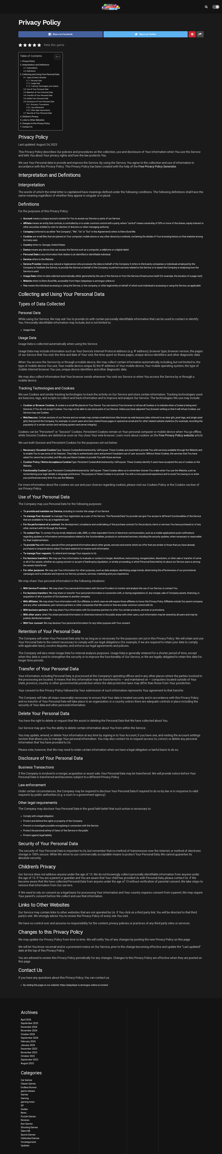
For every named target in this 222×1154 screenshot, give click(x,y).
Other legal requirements (40, 110)
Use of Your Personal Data (37, 89)
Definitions (31, 71)
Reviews (25, 1120)
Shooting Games (29, 1127)
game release (28, 1091)
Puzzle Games (28, 1116)
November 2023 (29, 1052)
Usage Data (35, 83)
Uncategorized (28, 1142)
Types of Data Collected (36, 77)
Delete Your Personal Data (37, 98)
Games (24, 1094)
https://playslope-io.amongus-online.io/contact (84, 985)
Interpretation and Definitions (35, 65)
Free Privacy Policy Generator (157, 166)
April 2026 (26, 1019)
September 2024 (29, 1038)
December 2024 (29, 1027)
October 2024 (28, 1034)
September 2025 (29, 1023)
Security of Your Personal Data (39, 113)
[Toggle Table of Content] (55, 56)
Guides (24, 1109)
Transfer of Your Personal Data (39, 95)
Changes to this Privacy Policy (36, 123)
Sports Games (28, 1134)
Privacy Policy (28, 61)
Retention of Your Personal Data (40, 92)
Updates (25, 1145)
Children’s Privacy (30, 116)
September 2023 (29, 1059)
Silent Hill (25, 1131)
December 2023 (29, 1048)
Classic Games (28, 1083)
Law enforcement (37, 107)
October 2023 (28, 1056)
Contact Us (27, 127)
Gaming (25, 1098)
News (23, 1112)
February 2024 (28, 1041)
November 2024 (29, 1030)
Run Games (27, 1123)
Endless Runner (29, 1087)
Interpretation (32, 68)
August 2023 (27, 1063)
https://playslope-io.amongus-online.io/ (95, 281)
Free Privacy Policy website (176, 435)
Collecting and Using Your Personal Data (40, 74)
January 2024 (28, 1045)
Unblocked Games (30, 1138)
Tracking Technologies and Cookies (45, 86)
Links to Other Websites (33, 120)
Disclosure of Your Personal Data (40, 101)
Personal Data (36, 81)
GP (22, 1105)
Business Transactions (40, 104)
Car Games (26, 1080)
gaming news (28, 1102)
